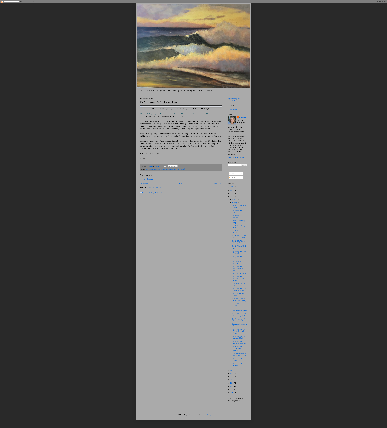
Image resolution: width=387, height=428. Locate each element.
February (235, 199)
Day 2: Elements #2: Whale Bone (238, 359)
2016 (232, 370)
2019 (232, 190)
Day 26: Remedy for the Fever (238, 232)
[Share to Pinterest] (177, 166)
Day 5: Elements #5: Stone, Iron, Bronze (239, 342)
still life (183, 169)
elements (163, 169)
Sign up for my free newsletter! (234, 100)
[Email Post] (165, 166)
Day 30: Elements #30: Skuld (239, 211)
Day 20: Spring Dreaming (237, 262)
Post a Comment (148, 179)
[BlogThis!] (171, 166)
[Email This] (169, 166)
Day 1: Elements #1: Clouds (238, 364)
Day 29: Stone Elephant (236, 216)
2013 (232, 380)
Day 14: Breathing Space (238, 294)
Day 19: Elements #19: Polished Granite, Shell (239, 268)
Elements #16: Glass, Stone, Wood (238, 284)
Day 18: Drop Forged (239, 273)
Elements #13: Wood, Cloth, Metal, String (239, 299)
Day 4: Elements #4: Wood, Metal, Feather (238, 348)
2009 (232, 393)
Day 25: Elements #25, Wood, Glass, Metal (239, 237)
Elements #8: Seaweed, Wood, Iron (239, 325)
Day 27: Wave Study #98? (238, 227)
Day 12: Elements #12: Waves (239, 305)
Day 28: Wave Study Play (238, 222)
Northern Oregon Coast (173, 169)
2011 (232, 386)
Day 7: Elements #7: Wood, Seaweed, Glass (238, 331)
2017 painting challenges (153, 169)
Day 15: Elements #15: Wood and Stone (239, 289)
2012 (232, 383)
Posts (232, 173)
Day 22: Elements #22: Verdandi (239, 252)
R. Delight (242, 117)
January (234, 202)
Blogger (209, 415)
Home (181, 184)
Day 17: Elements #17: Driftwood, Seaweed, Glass (239, 278)
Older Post (217, 184)
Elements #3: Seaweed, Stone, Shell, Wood (239, 354)
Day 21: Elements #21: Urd (239, 257)
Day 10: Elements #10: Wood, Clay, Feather (239, 315)
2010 (232, 389)
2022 (232, 187)
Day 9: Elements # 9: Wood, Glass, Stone (239, 320)
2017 (232, 196)
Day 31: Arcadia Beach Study (239, 206)
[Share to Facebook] (175, 166)
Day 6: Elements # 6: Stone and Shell (238, 337)
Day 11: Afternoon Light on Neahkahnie (239, 310)
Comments (234, 177)
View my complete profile (236, 157)
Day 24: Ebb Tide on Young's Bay (238, 242)
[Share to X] (173, 166)
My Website (233, 109)
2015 (232, 373)
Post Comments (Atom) (156, 187)
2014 (232, 376)
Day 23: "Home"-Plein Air (239, 247)
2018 (232, 193)
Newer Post (144, 184)
